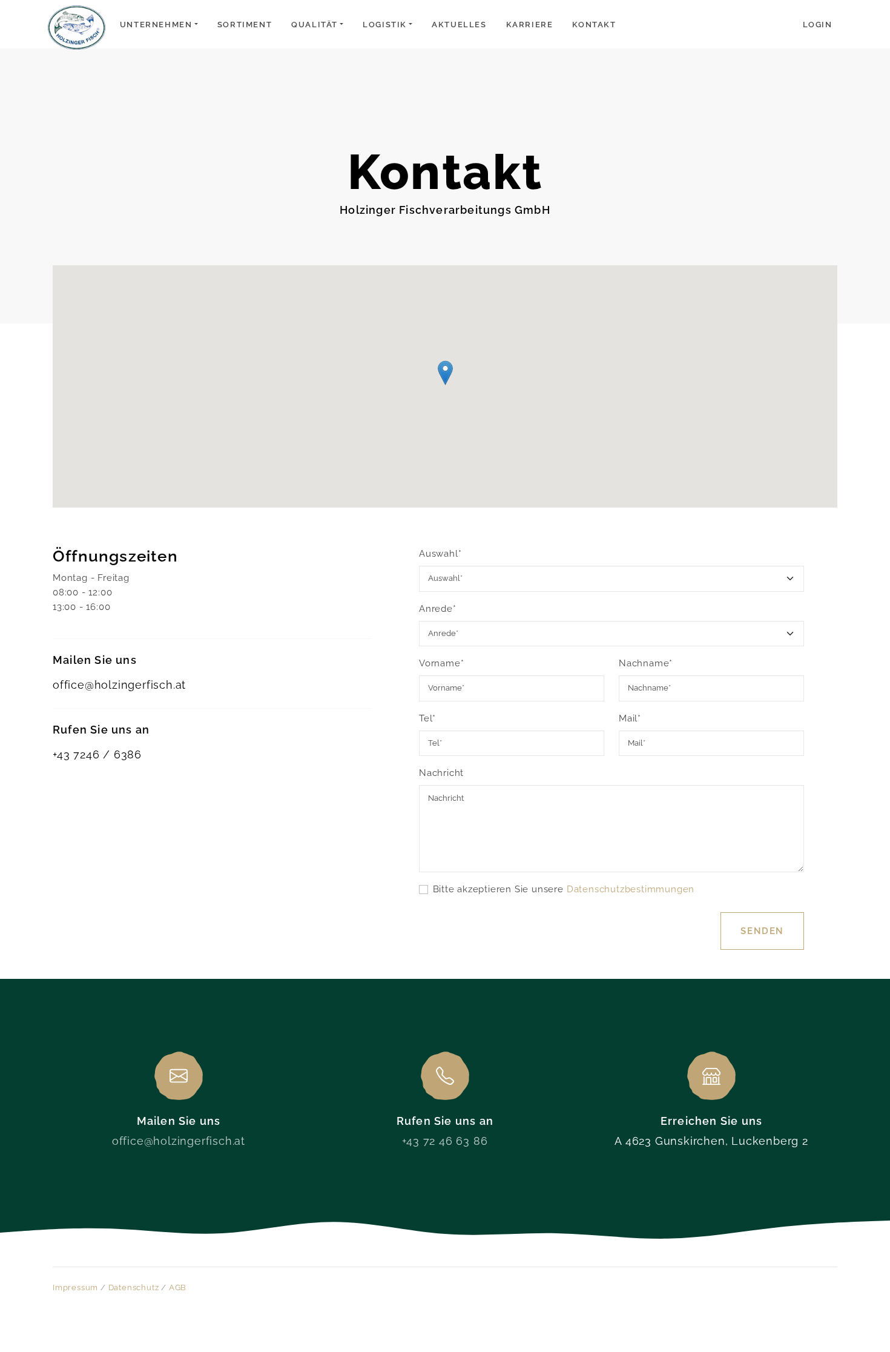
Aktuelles (459, 24)
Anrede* (438, 608)
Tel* (427, 718)
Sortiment (244, 24)
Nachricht (441, 772)
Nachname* (646, 663)
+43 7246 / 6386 (97, 754)
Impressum (75, 1287)
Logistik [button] (385, 24)
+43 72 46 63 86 (444, 1141)
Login (817, 24)
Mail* (630, 718)
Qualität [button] (314, 24)
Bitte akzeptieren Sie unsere (564, 889)
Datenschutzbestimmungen (630, 889)
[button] (445, 372)
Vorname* (441, 663)
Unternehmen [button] (156, 24)
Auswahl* (440, 553)
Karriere (529, 24)
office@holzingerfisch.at (119, 684)
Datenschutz (133, 1287)
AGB (177, 1287)
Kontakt (594, 24)
